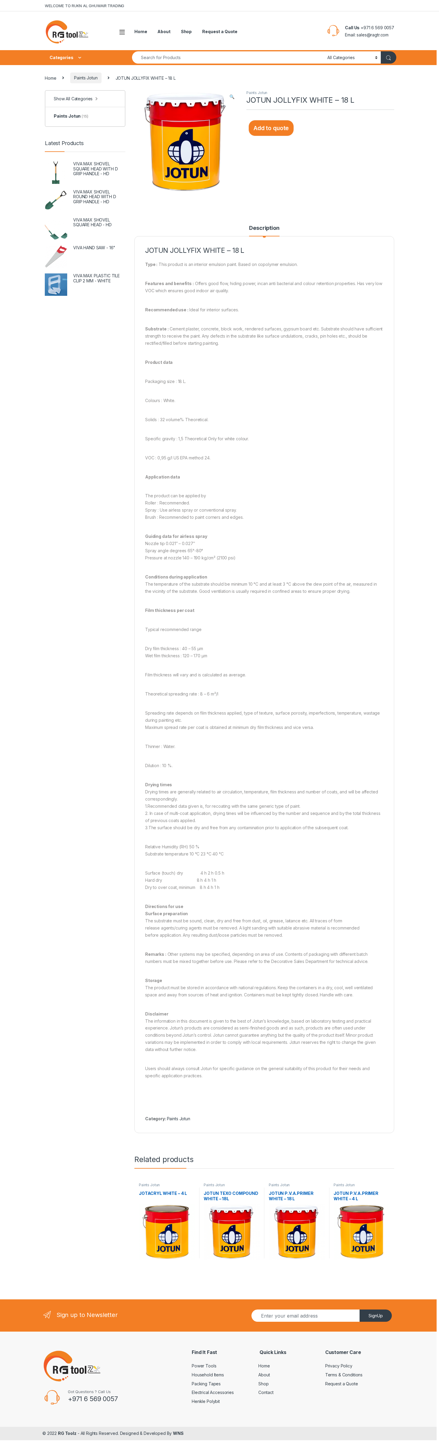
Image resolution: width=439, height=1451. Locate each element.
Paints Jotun (85, 77)
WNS (178, 1433)
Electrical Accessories (213, 1392)
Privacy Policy (338, 1365)
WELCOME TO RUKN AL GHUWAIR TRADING (84, 5)
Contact (265, 1392)
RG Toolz (67, 1433)
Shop (186, 31)
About (163, 31)
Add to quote (271, 128)
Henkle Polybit (206, 1401)
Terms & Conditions (344, 1374)
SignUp (376, 1315)
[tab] (264, 230)
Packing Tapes (206, 1383)
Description (264, 228)
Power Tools (204, 1365)
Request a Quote (219, 31)
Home (140, 31)
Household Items (208, 1374)
